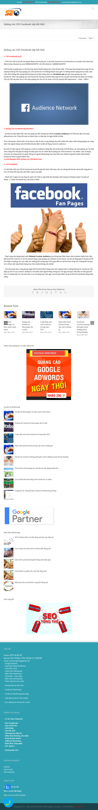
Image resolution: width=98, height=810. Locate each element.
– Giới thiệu (9, 728)
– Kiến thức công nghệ (13, 743)
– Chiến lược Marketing (13, 671)
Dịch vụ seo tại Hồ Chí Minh (14, 795)
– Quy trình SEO (10, 725)
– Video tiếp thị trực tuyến (14, 681)
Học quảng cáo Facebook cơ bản (17, 702)
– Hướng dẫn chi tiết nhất (13, 685)
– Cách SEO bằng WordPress (15, 666)
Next (91, 38)
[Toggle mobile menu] (92, 8)
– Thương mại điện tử (13, 733)
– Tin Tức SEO (9, 730)
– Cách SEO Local (10, 668)
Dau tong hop (9, 772)
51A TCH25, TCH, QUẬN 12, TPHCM (26, 658)
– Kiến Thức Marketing (13, 673)
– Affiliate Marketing (12, 741)
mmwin (7, 767)
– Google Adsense (10, 663)
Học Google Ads (11, 723)
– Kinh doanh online (12, 738)
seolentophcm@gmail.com (71, 2)
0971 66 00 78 (28, 2)
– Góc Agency (9, 746)
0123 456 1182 (54, 2)
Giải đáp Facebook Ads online (16, 698)
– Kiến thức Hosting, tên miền (16, 736)
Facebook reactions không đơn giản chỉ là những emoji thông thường (83, 327)
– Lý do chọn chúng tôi (13, 719)
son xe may (8, 769)
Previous (82, 38)
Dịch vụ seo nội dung (12, 791)
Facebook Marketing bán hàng (17, 694)
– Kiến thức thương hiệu (13, 678)
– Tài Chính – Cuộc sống (13, 676)
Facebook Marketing (13, 689)
